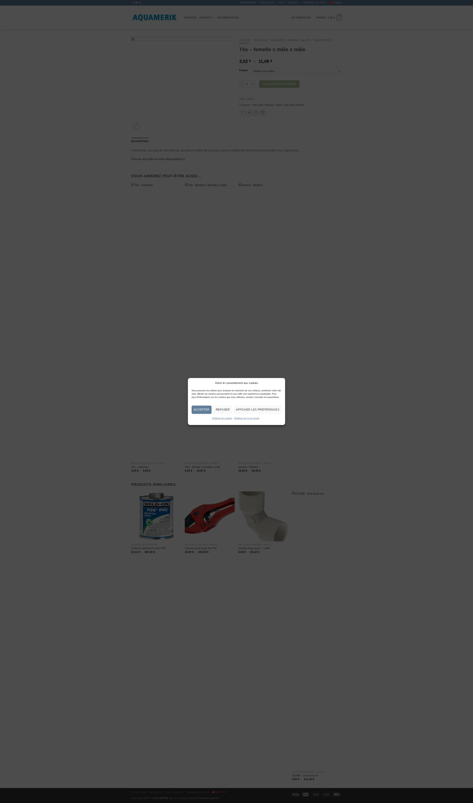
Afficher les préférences (257, 409)
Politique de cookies (222, 418)
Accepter (202, 409)
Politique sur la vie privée (246, 418)
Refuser (223, 409)
